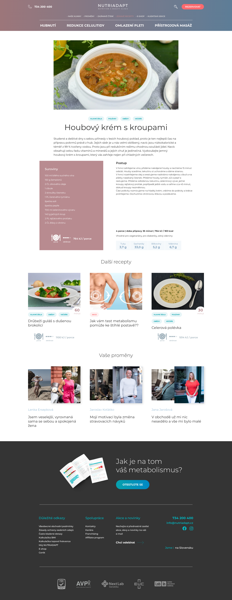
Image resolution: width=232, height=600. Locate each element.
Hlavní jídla (96, 119)
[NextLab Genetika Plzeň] (113, 584)
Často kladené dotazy (50, 534)
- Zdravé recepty (124, 16)
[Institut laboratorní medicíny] (165, 584)
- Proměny (88, 16)
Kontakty (90, 526)
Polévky (112, 119)
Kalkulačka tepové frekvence (55, 541)
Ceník (42, 552)
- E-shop (140, 16)
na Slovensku (184, 547)
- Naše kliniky (74, 16)
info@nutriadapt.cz (179, 522)
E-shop (42, 549)
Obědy (126, 119)
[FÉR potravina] (61, 584)
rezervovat (192, 7)
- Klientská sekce (155, 16)
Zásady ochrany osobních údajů (56, 530)
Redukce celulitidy (85, 25)
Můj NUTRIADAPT (48, 545)
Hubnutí (48, 25)
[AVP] (83, 584)
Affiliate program (94, 537)
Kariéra (89, 530)
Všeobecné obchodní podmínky (56, 526)
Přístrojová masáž (173, 25)
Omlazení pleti (129, 25)
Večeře (138, 119)
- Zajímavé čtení (104, 16)
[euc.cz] (139, 584)
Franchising (91, 534)
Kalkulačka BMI (47, 537)
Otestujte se (133, 484)
